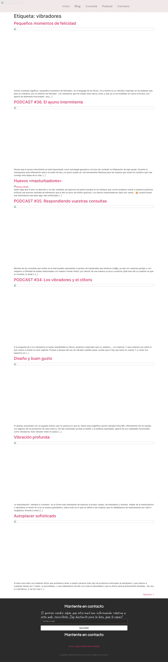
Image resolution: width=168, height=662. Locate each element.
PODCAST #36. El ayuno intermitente (48, 102)
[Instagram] (84, 640)
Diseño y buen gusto (33, 358)
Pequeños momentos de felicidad (45, 23)
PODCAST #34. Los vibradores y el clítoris (53, 279)
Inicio (66, 6)
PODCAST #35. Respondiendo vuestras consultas (60, 201)
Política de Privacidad (90, 646)
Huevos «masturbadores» (38, 180)
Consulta (91, 6)
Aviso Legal (74, 646)
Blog (78, 6)
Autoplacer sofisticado (35, 515)
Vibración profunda (32, 437)
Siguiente (148, 594)
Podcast (107, 6)
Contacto (123, 6)
